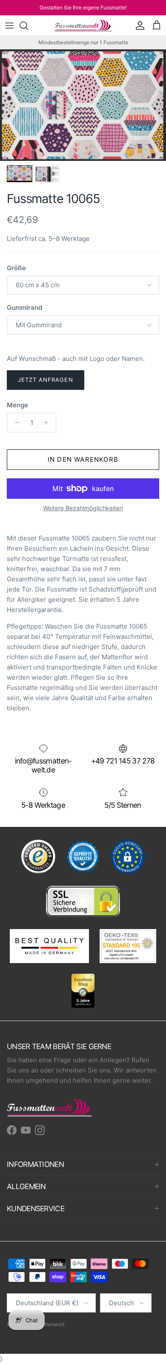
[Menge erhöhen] (48, 422)
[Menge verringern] (14, 422)
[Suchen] (28, 25)
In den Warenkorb (83, 459)
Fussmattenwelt (45, 1324)
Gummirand (24, 307)
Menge (17, 405)
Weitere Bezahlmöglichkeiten (83, 508)
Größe (16, 268)
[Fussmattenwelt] (83, 25)
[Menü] (9, 25)
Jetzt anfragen (45, 379)
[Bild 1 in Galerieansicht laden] (83, 105)
